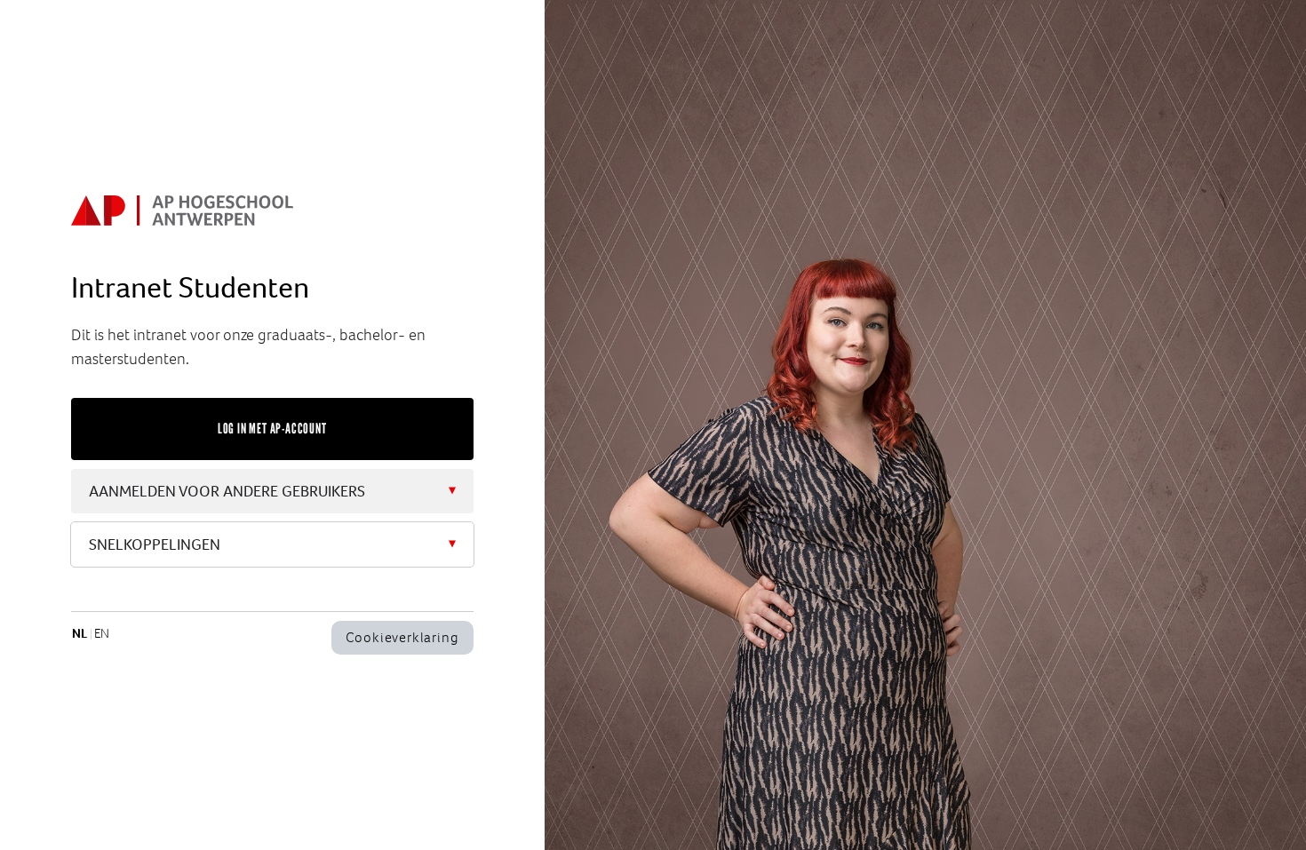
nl (79, 633)
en (101, 633)
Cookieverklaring (402, 637)
